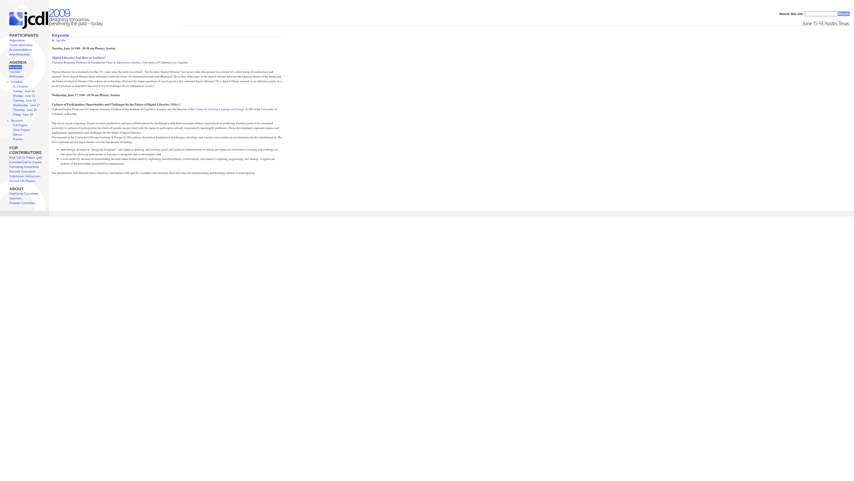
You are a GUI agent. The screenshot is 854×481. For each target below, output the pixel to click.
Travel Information (21, 45)
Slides (175, 104)
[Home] (52, 28)
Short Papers (21, 130)
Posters (18, 139)
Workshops (16, 76)
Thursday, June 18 (25, 110)
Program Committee (22, 203)
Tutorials (14, 71)
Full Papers (20, 125)
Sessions (17, 120)
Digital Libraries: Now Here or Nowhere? (79, 57)
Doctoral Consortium (22, 171)
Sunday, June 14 (23, 91)
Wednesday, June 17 (26, 105)
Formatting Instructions (24, 167)
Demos (17, 134)
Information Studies (129, 62)
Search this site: (792, 14)
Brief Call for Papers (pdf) (25, 157)
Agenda (60, 40)
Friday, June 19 (23, 114)
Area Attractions (19, 54)
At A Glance (20, 86)
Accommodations (20, 49)
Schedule (17, 82)
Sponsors (15, 198)
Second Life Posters (22, 181)
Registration (17, 40)
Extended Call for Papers (25, 162)
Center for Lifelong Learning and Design (219, 109)
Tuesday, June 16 (24, 100)
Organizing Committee (23, 193)
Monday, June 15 (24, 96)
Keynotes (15, 67)
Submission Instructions (24, 176)
